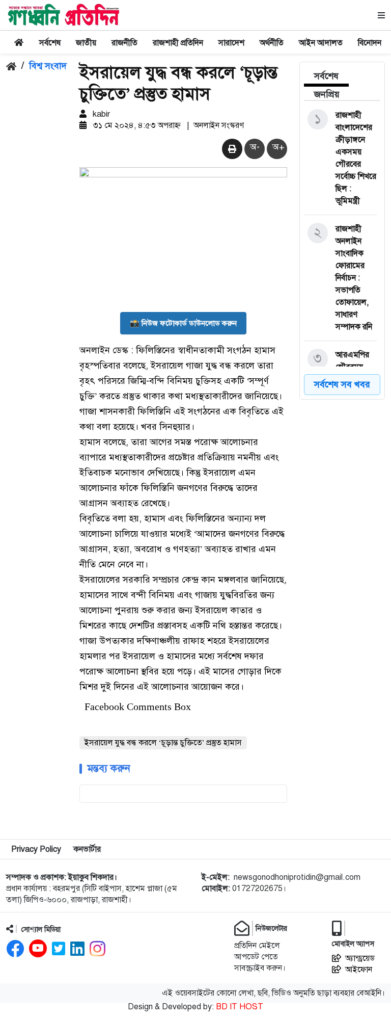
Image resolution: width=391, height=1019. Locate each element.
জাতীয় (86, 43)
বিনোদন (369, 43)
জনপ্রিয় (327, 94)
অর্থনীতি (272, 43)
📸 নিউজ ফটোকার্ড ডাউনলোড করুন (183, 323)
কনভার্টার (87, 849)
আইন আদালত (321, 43)
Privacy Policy (36, 849)
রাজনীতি (124, 43)
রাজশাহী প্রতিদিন (178, 43)
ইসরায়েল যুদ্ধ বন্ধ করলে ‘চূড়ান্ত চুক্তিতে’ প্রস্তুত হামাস (163, 743)
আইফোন (358, 969)
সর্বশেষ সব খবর (342, 384)
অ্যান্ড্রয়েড (360, 958)
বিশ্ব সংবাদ (48, 65)
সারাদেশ (231, 43)
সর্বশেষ (50, 43)
